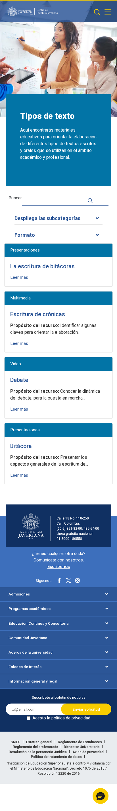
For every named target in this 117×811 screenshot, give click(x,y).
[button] (100, 796)
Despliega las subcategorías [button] (47, 218)
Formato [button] (24, 235)
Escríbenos (58, 566)
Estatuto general (39, 742)
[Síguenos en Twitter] (68, 580)
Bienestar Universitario (82, 747)
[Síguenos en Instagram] (77, 580)
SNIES (16, 742)
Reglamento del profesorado (36, 747)
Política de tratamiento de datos (57, 757)
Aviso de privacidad (88, 752)
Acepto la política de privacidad (61, 718)
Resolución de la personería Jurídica (38, 752)
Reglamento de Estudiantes (80, 742)
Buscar (15, 197)
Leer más (19, 277)
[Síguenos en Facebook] (59, 580)
